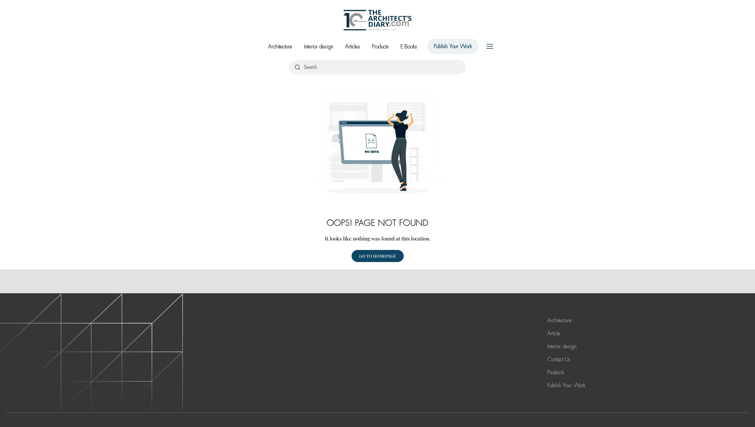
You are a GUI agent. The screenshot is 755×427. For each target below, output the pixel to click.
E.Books (409, 46)
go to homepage (377, 256)
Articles (352, 46)
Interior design (318, 46)
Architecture (280, 46)
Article (553, 333)
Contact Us (558, 359)
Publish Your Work (453, 46)
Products (380, 46)
